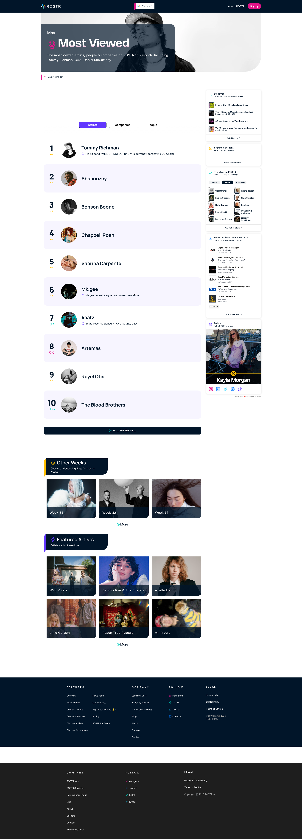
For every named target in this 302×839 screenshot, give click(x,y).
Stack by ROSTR (140, 702)
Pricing (95, 716)
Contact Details (75, 709)
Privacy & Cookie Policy (195, 780)
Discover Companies (77, 730)
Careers (136, 730)
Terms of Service (214, 708)
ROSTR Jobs (73, 781)
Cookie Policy (212, 702)
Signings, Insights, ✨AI (104, 709)
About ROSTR (236, 6)
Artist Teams (73, 702)
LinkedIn (176, 716)
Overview (71, 695)
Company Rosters (76, 716)
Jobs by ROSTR (139, 695)
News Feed (98, 695)
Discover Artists (75, 723)
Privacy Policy (213, 695)
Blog (134, 716)
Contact (136, 737)
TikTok (175, 702)
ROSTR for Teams (101, 723)
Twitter (176, 709)
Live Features (99, 702)
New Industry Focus (77, 794)
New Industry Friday (142, 709)
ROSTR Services (75, 788)
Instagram (177, 695)
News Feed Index (75, 829)
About (135, 723)
